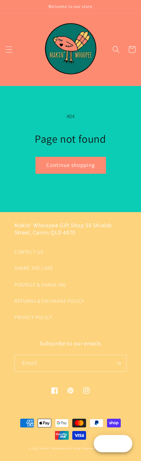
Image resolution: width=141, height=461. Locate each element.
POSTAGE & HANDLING (40, 284)
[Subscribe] (118, 363)
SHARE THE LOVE (33, 268)
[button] (9, 49)
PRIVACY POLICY (33, 317)
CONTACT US (28, 252)
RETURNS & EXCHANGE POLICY (49, 301)
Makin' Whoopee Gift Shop (60, 448)
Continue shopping (70, 164)
